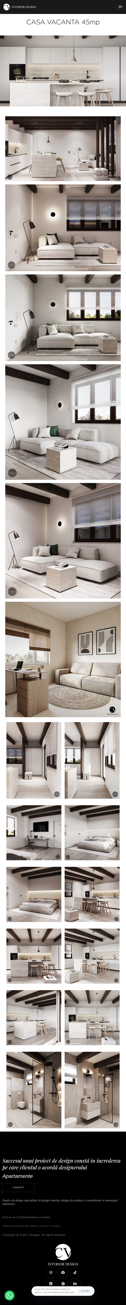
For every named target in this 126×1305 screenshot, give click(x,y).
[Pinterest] (63, 1283)
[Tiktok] (75, 1272)
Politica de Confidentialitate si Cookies (26, 1217)
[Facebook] (63, 1272)
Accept (85, 1291)
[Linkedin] (50, 1283)
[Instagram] (50, 1272)
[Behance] (75, 1283)
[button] (9, 1295)
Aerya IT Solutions (50, 1226)
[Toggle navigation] (103, 7)
